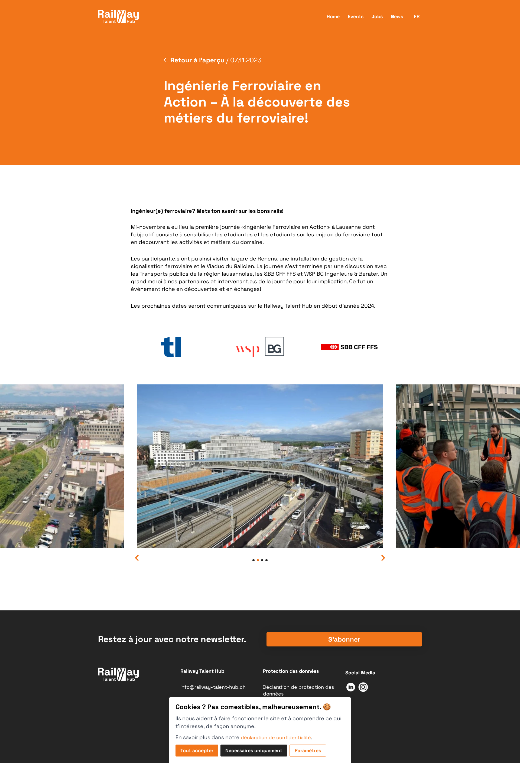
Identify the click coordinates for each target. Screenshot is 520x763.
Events (355, 16)
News (397, 16)
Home (333, 16)
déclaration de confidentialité (276, 737)
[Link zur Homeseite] (118, 16)
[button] (137, 558)
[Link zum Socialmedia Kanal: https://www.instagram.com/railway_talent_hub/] (363, 688)
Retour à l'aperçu (197, 60)
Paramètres (308, 750)
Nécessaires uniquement (253, 750)
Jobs (377, 16)
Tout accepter (196, 750)
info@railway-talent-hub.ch (213, 687)
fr (417, 16)
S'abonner (344, 639)
